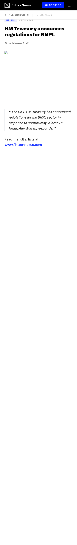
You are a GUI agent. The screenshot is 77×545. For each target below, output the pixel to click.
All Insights (19, 14)
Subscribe (53, 5)
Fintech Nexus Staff (16, 43)
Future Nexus (21, 5)
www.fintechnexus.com (23, 145)
